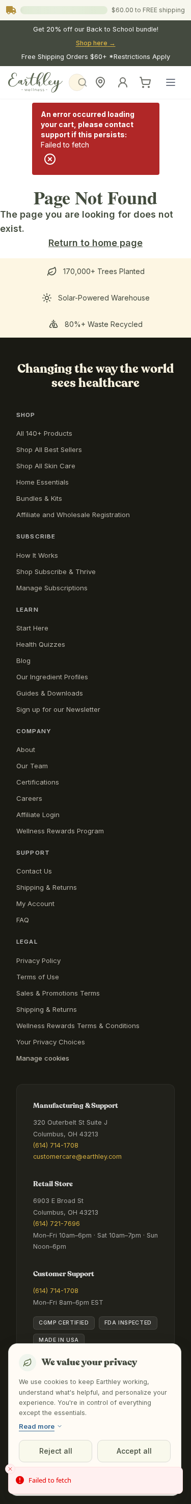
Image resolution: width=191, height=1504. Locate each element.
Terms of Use (37, 977)
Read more (36, 1426)
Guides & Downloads (49, 693)
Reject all (55, 1451)
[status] (95, 1480)
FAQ (22, 920)
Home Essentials (42, 482)
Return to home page (95, 242)
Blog (23, 660)
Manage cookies (42, 1058)
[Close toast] (10, 1469)
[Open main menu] (170, 82)
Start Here (32, 628)
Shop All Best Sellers (49, 449)
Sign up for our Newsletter (58, 709)
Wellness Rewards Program (60, 831)
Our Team (32, 766)
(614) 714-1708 (55, 1145)
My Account (35, 903)
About (25, 749)
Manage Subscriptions (52, 588)
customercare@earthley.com (77, 1156)
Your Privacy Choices (50, 1042)
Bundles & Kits (39, 498)
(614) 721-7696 (56, 1223)
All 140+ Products (44, 433)
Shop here (96, 43)
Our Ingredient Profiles (52, 677)
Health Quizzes (40, 644)
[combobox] (77, 82)
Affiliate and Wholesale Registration (73, 514)
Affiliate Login (38, 814)
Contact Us (34, 871)
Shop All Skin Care (45, 466)
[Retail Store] (100, 82)
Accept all (134, 1451)
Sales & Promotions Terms (58, 993)
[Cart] (145, 82)
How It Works (37, 555)
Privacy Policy (38, 960)
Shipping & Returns (46, 887)
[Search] (77, 82)
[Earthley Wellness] (35, 82)
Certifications (37, 782)
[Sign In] (123, 82)
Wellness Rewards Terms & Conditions (78, 1025)
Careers (29, 798)
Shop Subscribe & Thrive (56, 571)
